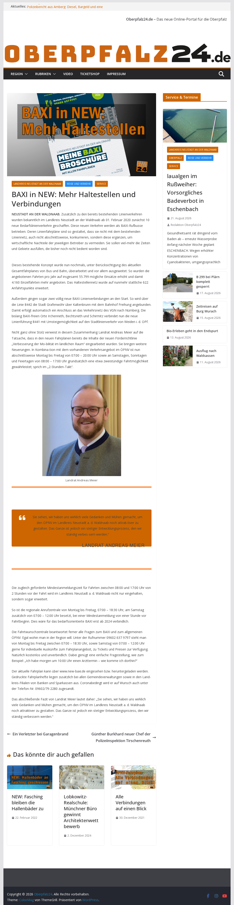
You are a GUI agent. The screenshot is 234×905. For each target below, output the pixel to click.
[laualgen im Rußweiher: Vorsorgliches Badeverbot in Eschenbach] (195, 126)
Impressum (116, 74)
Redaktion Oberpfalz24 (186, 225)
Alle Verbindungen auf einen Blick (131, 803)
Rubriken (43, 74)
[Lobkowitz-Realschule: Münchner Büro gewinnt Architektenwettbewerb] (81, 768)
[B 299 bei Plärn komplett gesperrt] (178, 285)
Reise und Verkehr (79, 183)
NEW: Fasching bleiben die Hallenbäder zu (27, 803)
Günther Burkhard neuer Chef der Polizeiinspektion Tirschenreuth (121, 737)
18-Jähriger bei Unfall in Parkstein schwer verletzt (63, 6)
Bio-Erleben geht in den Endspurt (192, 331)
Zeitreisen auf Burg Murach (207, 308)
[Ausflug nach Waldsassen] (178, 357)
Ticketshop (90, 74)
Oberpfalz (175, 158)
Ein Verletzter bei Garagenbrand (40, 734)
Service (101, 183)
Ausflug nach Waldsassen (206, 353)
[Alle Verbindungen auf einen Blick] (133, 768)
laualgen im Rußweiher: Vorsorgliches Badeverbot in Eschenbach (185, 192)
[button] (25, 74)
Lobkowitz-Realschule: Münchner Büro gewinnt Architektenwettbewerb (81, 811)
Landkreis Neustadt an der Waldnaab (37, 183)
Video (68, 74)
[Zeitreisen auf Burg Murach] (178, 312)
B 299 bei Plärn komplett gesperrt (208, 282)
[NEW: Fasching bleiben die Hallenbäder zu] (29, 768)
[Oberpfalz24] (116, 45)
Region (17, 74)
